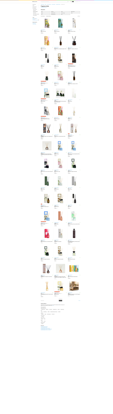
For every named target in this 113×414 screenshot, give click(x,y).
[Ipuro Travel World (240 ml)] (47, 26)
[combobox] (43, 16)
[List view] (79, 16)
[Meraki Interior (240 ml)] (74, 113)
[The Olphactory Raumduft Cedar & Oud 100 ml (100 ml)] (47, 289)
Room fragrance (53, 4)
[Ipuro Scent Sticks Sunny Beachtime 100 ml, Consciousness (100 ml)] (74, 148)
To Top (79, 300)
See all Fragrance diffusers (44, 7)
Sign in (73, 1)
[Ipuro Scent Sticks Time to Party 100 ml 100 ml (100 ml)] (47, 166)
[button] (66, 47)
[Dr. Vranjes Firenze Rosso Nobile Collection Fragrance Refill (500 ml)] (74, 236)
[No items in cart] (79, 1)
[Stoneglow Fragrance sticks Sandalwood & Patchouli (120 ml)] (47, 131)
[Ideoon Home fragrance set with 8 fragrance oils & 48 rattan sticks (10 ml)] (74, 289)
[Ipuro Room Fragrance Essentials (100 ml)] (47, 253)
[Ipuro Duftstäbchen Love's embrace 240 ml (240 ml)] (47, 236)
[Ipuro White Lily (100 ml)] (60, 183)
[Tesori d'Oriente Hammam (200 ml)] (74, 61)
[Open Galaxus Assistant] (75, 1)
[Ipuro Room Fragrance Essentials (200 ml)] (74, 166)
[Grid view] (78, 16)
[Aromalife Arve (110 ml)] (74, 131)
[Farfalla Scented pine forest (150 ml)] (47, 201)
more (53, 305)
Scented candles (35, 15)
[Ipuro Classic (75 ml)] (74, 201)
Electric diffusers (35, 9)
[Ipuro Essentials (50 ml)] (47, 78)
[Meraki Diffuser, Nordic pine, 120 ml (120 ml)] (74, 78)
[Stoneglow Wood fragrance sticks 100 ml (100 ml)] (47, 271)
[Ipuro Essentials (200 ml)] (60, 61)
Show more (60, 300)
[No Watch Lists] (78, 1)
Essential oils (34, 10)
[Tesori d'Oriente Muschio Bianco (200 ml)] (47, 113)
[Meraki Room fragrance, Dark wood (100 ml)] (74, 43)
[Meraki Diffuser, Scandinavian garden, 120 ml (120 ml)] (60, 43)
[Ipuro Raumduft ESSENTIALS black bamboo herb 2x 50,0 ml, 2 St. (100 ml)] (60, 96)
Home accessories (49, 4)
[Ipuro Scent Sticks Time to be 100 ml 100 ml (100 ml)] (74, 218)
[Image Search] (68, 1)
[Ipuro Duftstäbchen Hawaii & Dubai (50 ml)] (74, 271)
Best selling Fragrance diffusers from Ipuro (45, 328)
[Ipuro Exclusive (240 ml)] (74, 96)
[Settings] (70, 1)
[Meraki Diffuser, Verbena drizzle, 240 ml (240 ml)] (60, 131)
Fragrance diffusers (35, 11)
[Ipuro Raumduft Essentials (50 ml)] (74, 253)
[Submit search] (41, 1)
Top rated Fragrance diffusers (44, 327)
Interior (33, 5)
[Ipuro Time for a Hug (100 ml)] (60, 166)
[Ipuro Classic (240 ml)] (47, 61)
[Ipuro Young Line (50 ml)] (60, 78)
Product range (34, 4)
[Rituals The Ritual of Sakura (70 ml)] (74, 26)
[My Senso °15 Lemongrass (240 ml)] (60, 236)
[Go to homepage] (35, 1)
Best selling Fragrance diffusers (44, 326)
